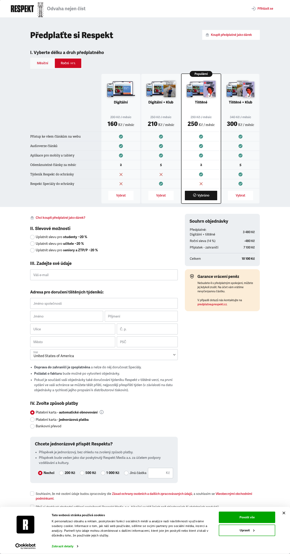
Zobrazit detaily (62, 546)
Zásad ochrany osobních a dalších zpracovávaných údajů (152, 494)
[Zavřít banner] (284, 513)
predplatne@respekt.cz (212, 304)
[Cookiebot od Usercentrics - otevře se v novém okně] (25, 546)
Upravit (245, 530)
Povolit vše (247, 517)
